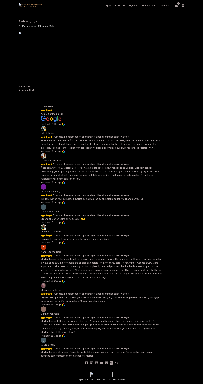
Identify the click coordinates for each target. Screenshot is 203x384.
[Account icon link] (183, 5)
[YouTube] (101, 363)
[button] (123, 5)
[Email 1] (116, 363)
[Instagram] (91, 363)
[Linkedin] (96, 363)
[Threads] (111, 363)
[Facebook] (86, 363)
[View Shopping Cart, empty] (176, 5)
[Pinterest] (106, 363)
